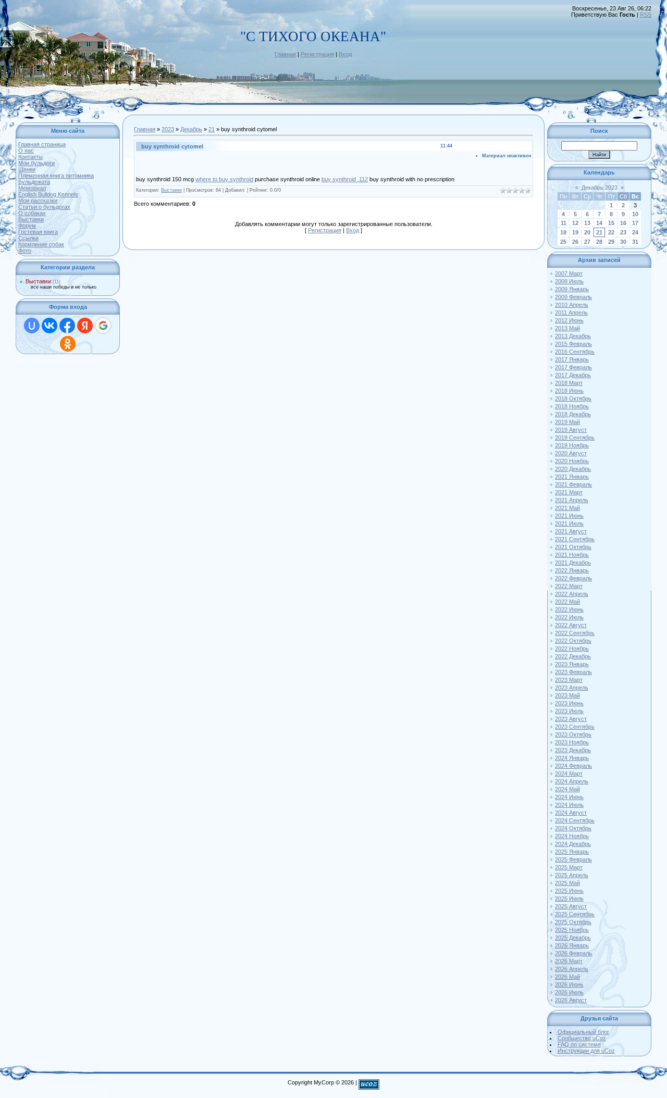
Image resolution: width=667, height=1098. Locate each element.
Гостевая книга (38, 232)
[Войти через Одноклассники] (68, 344)
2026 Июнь (569, 984)
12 (575, 223)
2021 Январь (572, 476)
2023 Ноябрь (572, 742)
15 (611, 223)
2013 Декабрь (573, 336)
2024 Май (567, 789)
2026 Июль (569, 992)
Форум (27, 225)
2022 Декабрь (573, 656)
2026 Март (569, 961)
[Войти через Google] (103, 325)
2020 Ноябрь (572, 461)
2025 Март (569, 867)
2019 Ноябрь (572, 445)
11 (563, 223)
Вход (345, 54)
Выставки (31, 219)
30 (623, 242)
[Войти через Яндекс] (85, 325)
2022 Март (569, 586)
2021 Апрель (571, 500)
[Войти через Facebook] (67, 325)
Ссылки (28, 238)
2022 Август (571, 625)
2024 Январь (572, 758)
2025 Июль (569, 898)
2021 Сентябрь (575, 539)
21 (211, 129)
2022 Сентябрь (575, 633)
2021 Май (567, 508)
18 (563, 232)
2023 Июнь (569, 703)
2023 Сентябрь (575, 726)
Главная (285, 54)
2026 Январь (572, 945)
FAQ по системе (579, 1044)
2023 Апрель (571, 687)
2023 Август (571, 719)
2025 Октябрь (573, 922)
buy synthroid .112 (345, 179)
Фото (24, 250)
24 (635, 232)
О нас (26, 150)
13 (587, 223)
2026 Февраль (573, 953)
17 (635, 223)
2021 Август (571, 531)
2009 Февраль (573, 297)
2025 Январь (572, 852)
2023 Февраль (573, 672)
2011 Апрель (571, 312)
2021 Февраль (573, 484)
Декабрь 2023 (599, 187)
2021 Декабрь (573, 562)
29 (611, 242)
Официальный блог (583, 1032)
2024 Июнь (569, 797)
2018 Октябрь (573, 398)
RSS (645, 14)
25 (563, 242)
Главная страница (42, 144)
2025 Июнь (569, 891)
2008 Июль (569, 281)
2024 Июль (569, 805)
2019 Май (567, 422)
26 (575, 242)
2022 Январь (572, 570)
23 (623, 232)
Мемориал (32, 188)
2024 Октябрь (573, 828)
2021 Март (569, 492)
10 (635, 214)
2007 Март (569, 273)
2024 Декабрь (573, 844)
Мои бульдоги (36, 163)
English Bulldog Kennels (48, 194)
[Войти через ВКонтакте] (49, 325)
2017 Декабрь (573, 375)
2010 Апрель (571, 305)
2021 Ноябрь (572, 555)
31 (635, 242)
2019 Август (571, 430)
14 (599, 223)
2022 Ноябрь (572, 648)
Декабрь (191, 129)
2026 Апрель (571, 969)
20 (587, 232)
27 (587, 242)
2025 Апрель (571, 875)
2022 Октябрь (573, 641)
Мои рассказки (37, 200)
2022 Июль (569, 617)
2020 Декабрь (573, 469)
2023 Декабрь (573, 750)
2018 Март (569, 383)
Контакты (30, 157)
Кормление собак (41, 244)
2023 (168, 129)
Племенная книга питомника (56, 175)
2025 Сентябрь (575, 914)
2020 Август (571, 453)
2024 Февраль (573, 766)
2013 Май (567, 328)
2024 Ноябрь (572, 836)
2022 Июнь (569, 609)
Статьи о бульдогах (44, 207)
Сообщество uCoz (582, 1038)
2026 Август (571, 1000)
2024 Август (571, 812)
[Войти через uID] (32, 325)
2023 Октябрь (573, 734)
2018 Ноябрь (572, 406)
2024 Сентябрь (575, 820)
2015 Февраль (573, 344)
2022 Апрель (571, 594)
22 (611, 232)
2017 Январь (572, 359)
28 (599, 242)
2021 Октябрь (573, 547)
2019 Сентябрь (575, 437)
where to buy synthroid (224, 179)
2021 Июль (569, 523)
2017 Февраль (573, 367)
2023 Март (569, 680)
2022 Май (567, 601)
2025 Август (571, 906)
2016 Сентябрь (575, 351)
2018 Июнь (569, 391)
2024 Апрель (571, 781)
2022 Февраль (573, 578)
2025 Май (567, 883)
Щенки (26, 169)
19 (575, 232)
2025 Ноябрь (572, 930)
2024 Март (569, 773)
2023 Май (567, 695)
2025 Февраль (573, 859)
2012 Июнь (569, 320)
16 (623, 223)
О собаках (32, 213)
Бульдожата (34, 182)
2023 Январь (572, 664)
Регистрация (317, 54)
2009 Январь (572, 289)
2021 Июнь (569, 516)
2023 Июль (569, 711)
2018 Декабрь (573, 414)
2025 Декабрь (573, 937)
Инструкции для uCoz (586, 1050)
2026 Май (567, 977)
